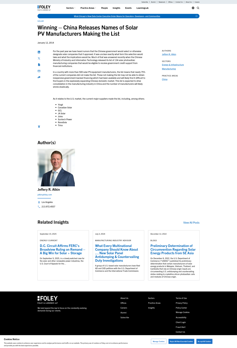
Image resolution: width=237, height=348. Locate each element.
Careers (197, 2)
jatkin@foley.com (45, 194)
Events (128, 7)
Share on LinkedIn (39, 52)
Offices (170, 2)
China (164, 79)
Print (39, 64)
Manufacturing (169, 68)
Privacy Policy (182, 303)
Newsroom (162, 2)
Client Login (181, 322)
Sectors (70, 7)
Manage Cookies (159, 341)
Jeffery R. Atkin (169, 54)
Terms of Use (181, 298)
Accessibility (181, 317)
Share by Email (39, 71)
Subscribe (145, 2)
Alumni (153, 2)
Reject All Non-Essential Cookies (181, 341)
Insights (116, 7)
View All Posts (191, 222)
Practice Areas (87, 7)
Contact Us (179, 2)
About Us (189, 2)
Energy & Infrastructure (173, 64)
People (104, 7)
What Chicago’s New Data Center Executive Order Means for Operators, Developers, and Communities (117, 16)
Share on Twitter (39, 58)
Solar (41, 21)
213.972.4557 (48, 206)
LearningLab (142, 7)
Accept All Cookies (204, 341)
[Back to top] (39, 127)
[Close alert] (197, 16)
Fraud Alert (180, 327)
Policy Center (181, 307)
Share (39, 77)
